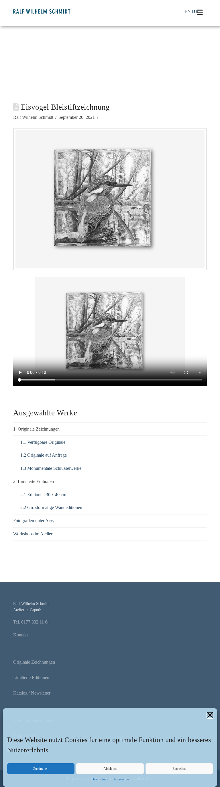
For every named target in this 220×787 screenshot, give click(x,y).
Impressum (121, 779)
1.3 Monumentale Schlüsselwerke (50, 468)
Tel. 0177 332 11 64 (31, 622)
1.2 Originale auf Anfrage (43, 455)
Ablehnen (110, 769)
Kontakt (20, 634)
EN (187, 11)
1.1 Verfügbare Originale (42, 442)
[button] (210, 715)
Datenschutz (99, 779)
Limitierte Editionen (31, 677)
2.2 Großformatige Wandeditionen (51, 507)
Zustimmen (40, 769)
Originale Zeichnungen (34, 662)
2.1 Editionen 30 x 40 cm (43, 494)
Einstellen (179, 769)
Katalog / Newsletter (31, 693)
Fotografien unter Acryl (34, 520)
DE (195, 11)
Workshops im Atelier (32, 533)
